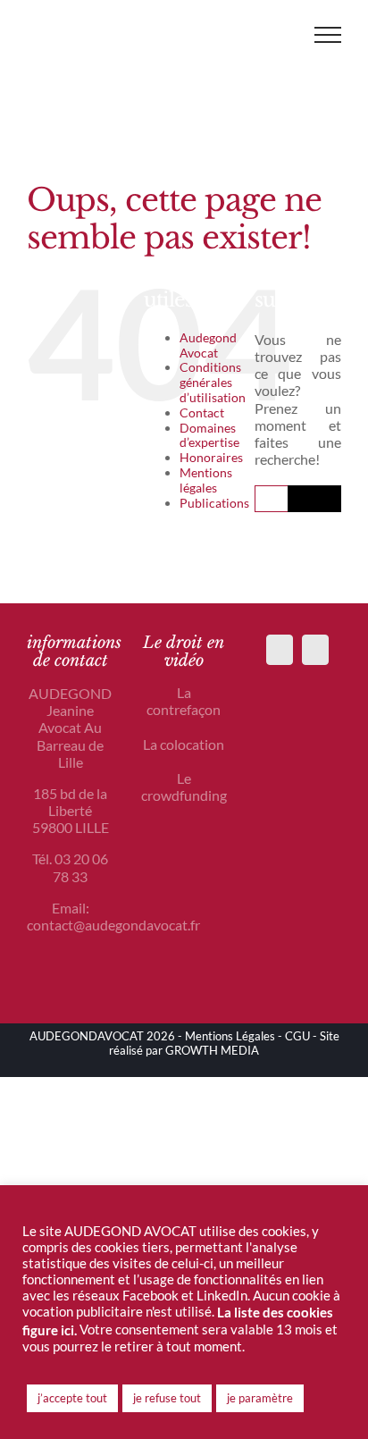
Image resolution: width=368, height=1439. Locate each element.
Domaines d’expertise (209, 435)
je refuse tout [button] (167, 1398)
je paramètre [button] (260, 1398)
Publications (214, 502)
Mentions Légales (230, 1036)
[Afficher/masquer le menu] (327, 35)
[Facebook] (279, 650)
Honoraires (211, 457)
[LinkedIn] (315, 650)
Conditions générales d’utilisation (213, 382)
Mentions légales (206, 480)
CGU (297, 1036)
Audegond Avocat (208, 345)
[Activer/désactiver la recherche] (276, 34)
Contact (202, 412)
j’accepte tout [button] (72, 1398)
